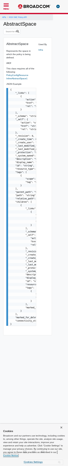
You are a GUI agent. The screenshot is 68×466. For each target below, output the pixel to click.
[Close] (61, 427)
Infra (40, 50)
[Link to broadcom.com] (34, 6)
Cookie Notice (10, 455)
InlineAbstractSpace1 (17, 78)
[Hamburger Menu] (6, 5)
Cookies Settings (33, 462)
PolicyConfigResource (17, 75)
